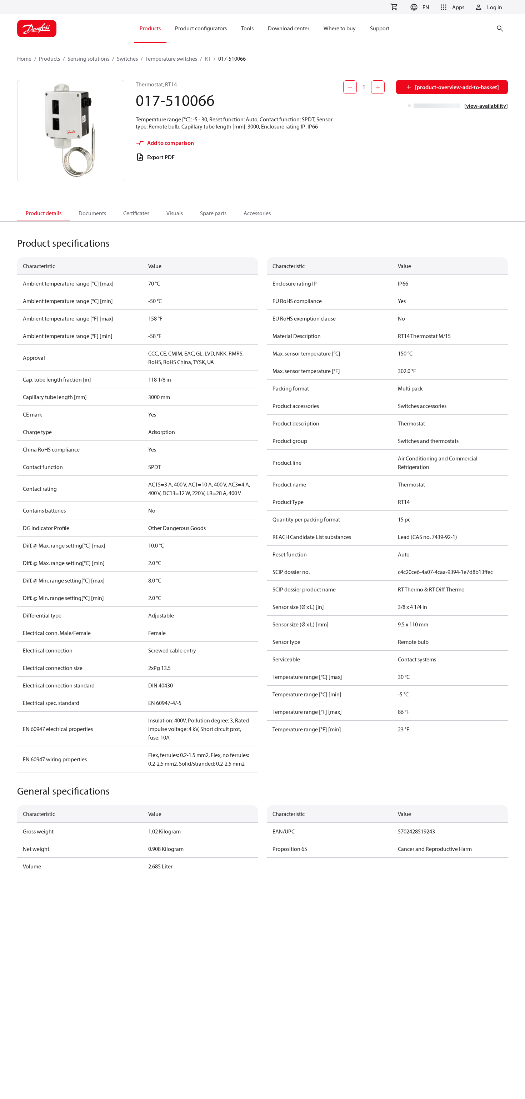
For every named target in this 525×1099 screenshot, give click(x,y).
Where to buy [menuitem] (340, 28)
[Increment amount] (378, 87)
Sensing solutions (88, 58)
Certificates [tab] (136, 213)
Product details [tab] (43, 213)
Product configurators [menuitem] (201, 28)
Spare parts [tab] (213, 213)
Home (24, 58)
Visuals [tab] (174, 213)
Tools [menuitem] (247, 28)
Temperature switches (171, 58)
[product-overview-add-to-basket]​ (457, 87)
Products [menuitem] (150, 28)
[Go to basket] (394, 7)
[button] (418, 7)
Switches (127, 58)
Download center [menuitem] (288, 28)
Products (49, 58)
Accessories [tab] (257, 213)
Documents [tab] (92, 213)
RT (208, 58)
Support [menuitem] (379, 28)
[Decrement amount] (350, 87)
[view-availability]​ (486, 105)
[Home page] (36, 28)
